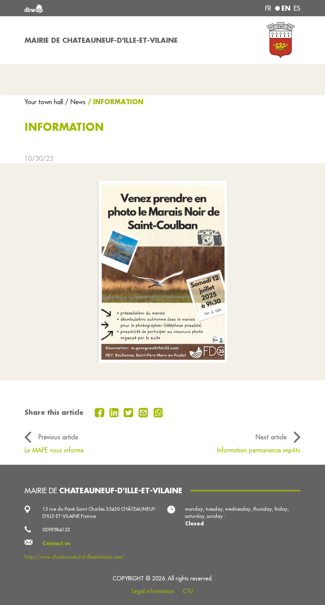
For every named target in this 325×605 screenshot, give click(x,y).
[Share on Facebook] (100, 412)
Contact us (56, 543)
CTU (187, 591)
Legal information (153, 591)
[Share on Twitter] (129, 412)
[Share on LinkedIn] (115, 412)
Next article (271, 437)
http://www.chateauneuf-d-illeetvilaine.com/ (74, 557)
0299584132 (56, 529)
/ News (75, 102)
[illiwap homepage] (79, 8)
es (297, 8)
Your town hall (45, 102)
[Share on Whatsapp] (158, 412)
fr (268, 8)
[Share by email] (144, 412)
